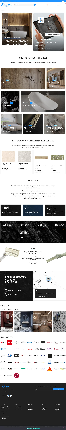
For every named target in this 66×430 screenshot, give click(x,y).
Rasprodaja (51, 4)
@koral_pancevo (15, 309)
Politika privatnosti (36, 428)
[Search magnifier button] (35, 5)
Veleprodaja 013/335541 (18, 409)
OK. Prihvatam (29, 428)
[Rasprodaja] (47, 5)
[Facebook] (8, 396)
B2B (62, 1)
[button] (29, 240)
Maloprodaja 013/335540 (18, 407)
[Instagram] (11, 396)
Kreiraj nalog (59, 4)
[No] (64, 427)
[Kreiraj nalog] (55, 5)
